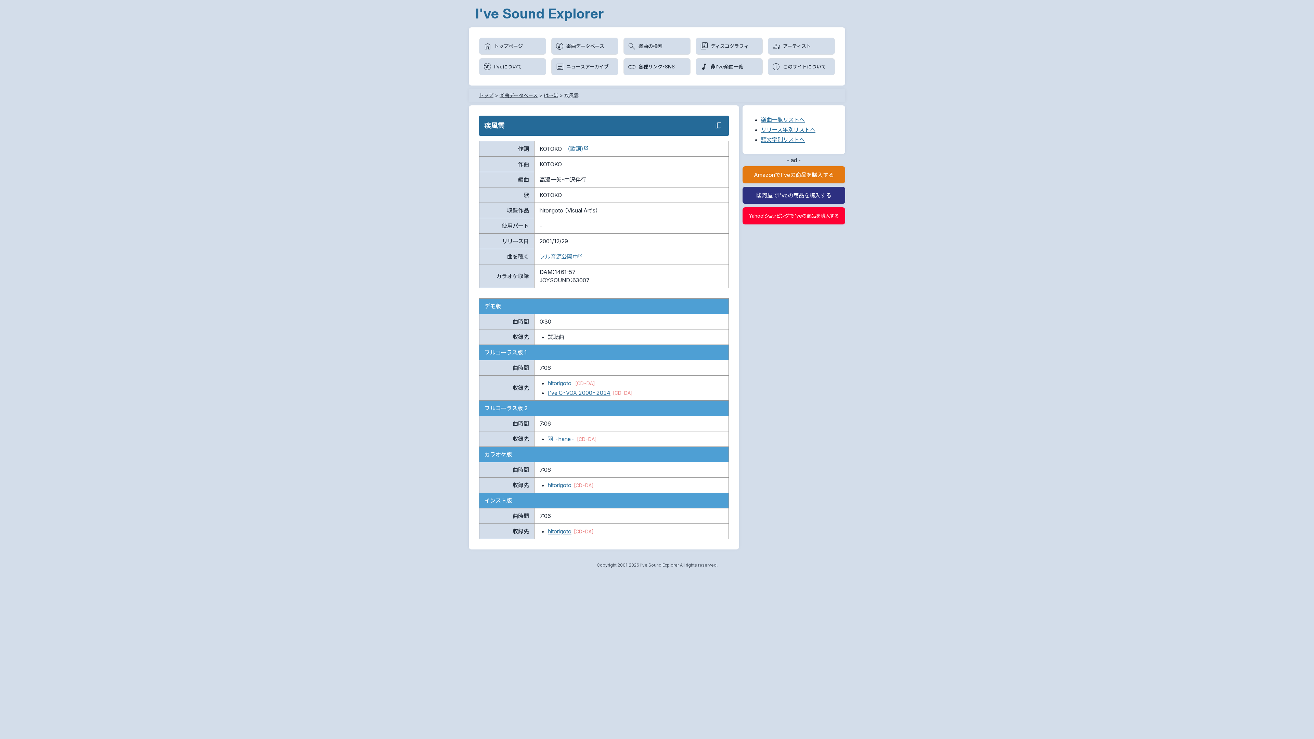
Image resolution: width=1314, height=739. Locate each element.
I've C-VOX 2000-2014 (579, 392)
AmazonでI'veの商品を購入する (794, 174)
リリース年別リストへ (788, 129)
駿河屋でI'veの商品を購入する (794, 195)
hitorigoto (560, 383)
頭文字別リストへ (783, 139)
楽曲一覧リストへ (783, 119)
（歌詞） (575, 148)
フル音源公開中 (559, 256)
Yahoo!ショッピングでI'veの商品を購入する (794, 216)
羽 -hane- (561, 439)
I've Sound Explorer (540, 13)
